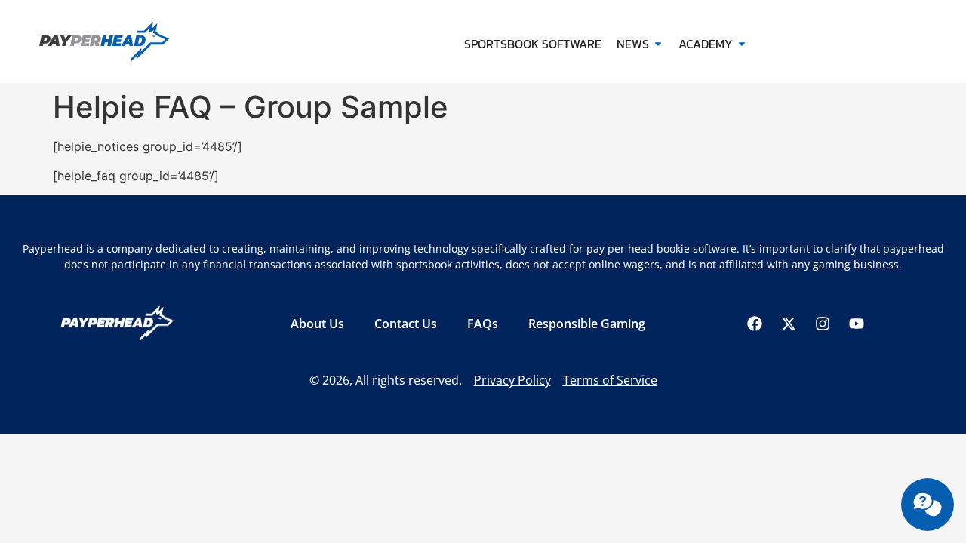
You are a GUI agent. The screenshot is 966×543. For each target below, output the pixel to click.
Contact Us (405, 323)
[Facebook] (755, 323)
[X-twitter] (789, 323)
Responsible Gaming (586, 323)
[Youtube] (856, 323)
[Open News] (658, 44)
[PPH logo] (130, 41)
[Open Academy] (742, 44)
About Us (317, 323)
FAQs (482, 323)
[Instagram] (823, 323)
